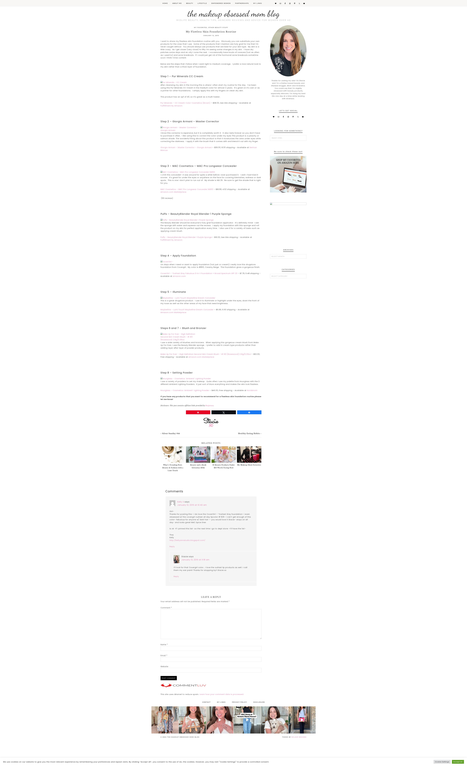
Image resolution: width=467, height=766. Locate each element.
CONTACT (206, 702)
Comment (166, 607)
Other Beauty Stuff (218, 27)
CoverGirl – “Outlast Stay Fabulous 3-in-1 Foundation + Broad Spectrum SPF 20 (199, 273)
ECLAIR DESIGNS (299, 737)
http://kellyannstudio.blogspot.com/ (187, 540)
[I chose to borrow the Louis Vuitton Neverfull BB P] (192, 720)
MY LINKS (221, 702)
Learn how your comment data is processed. (222, 694)
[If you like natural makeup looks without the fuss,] (274, 720)
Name (164, 644)
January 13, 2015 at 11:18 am (195, 559)
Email (164, 655)
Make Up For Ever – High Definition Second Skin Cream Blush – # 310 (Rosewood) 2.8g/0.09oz (206, 354)
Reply (172, 546)
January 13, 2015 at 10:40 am (192, 505)
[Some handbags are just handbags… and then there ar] (302, 720)
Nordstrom (252, 390)
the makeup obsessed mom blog (233, 14)
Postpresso (209, 405)
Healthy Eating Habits (249, 433)
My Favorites (200, 27)
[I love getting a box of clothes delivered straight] (247, 720)
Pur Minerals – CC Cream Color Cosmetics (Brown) (185, 103)
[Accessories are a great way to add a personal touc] (219, 720)
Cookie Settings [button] (442, 762)
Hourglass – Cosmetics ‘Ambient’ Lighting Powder (185, 390)
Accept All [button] (458, 762)
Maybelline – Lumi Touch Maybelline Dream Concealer (187, 309)
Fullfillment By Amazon (171, 106)
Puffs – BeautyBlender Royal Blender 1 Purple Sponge (186, 237)
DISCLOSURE (259, 702)
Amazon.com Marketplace (173, 192)
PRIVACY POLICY (239, 702)
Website (164, 666)
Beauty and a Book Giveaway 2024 (198, 466)
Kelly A (180, 501)
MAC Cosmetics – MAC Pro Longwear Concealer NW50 (187, 189)
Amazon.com (179, 276)
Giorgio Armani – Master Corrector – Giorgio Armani (186, 147)
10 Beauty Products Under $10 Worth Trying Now (223, 466)
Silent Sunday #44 (171, 433)
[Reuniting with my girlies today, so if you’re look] (165, 720)
